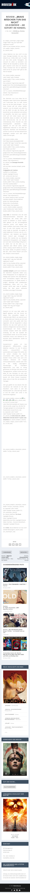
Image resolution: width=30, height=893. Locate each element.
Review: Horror (15, 584)
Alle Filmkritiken (9, 787)
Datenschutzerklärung (19, 888)
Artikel (7, 528)
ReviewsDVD (15, 33)
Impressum (8, 888)
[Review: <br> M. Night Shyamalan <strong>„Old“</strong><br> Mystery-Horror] (15, 597)
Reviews (22, 31)
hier (17, 837)
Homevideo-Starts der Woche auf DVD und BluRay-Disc (13, 654)
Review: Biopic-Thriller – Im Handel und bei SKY (13, 631)
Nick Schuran (17, 886)
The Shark (18, 514)
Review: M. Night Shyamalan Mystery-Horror (11, 607)
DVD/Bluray (16, 31)
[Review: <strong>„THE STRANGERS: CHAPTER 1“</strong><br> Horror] (15, 575)
